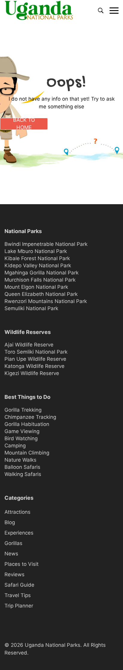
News (11, 554)
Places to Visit (21, 564)
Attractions (17, 512)
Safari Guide (19, 585)
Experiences (18, 533)
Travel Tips (17, 595)
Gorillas (13, 543)
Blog (9, 522)
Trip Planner (18, 606)
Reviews (14, 574)
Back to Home (24, 124)
